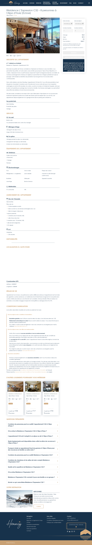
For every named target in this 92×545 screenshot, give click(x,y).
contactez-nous (76, 524)
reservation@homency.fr (20, 326)
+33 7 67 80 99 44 (71, 518)
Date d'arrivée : (66, 20)
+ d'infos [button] (38, 506)
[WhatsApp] (74, 531)
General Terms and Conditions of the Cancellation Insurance (31, 372)
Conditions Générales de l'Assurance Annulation (33, 370)
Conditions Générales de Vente (55, 520)
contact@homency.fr (72, 520)
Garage (10, 403)
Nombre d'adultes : (67, 28)
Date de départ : (78, 20)
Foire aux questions (32, 528)
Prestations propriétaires (33, 524)
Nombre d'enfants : (78, 28)
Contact (29, 530)
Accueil (29, 518)
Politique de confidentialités (54, 522)
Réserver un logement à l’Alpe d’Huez (34, 521)
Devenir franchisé (31, 526)
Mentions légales (51, 518)
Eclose (15, 15)
